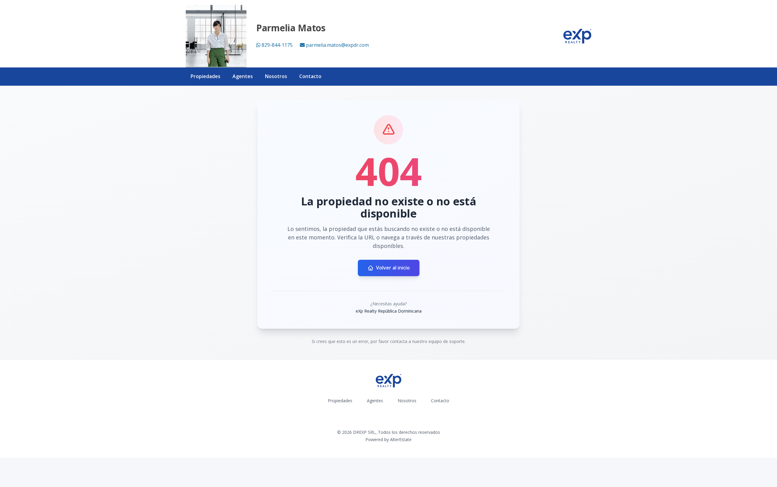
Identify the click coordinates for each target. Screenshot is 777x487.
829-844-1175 (277, 45)
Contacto (310, 76)
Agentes (242, 76)
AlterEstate (401, 439)
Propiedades (205, 76)
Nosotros (276, 76)
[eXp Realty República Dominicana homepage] (577, 36)
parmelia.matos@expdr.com (337, 45)
